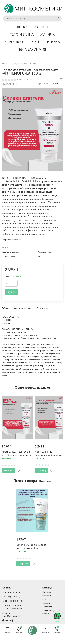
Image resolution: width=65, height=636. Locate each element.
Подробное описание (11, 240)
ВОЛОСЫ (41, 27)
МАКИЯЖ (47, 34)
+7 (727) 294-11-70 (12, 597)
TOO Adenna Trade (11, 592)
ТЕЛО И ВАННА (22, 34)
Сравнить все (45, 481)
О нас (45, 599)
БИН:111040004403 (12, 601)
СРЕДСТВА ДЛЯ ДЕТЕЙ (22, 42)
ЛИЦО (22, 27)
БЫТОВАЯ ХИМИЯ (32, 49)
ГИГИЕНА (53, 42)
